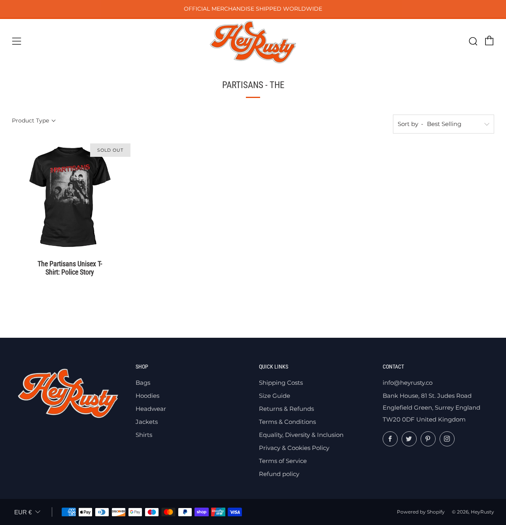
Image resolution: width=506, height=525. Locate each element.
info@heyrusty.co (407, 382)
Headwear (151, 408)
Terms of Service (283, 461)
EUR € (23, 512)
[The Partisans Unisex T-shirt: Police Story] (70, 197)
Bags (143, 382)
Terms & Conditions (287, 421)
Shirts (144, 434)
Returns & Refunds (286, 408)
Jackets (147, 421)
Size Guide (274, 395)
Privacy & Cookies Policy (294, 448)
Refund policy (279, 474)
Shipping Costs (281, 382)
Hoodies (147, 395)
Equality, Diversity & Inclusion (301, 434)
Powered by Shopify (421, 512)
